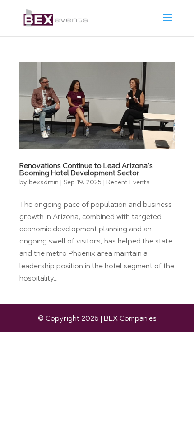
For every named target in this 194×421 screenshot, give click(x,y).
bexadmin (44, 183)
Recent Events (127, 183)
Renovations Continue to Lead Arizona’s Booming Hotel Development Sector (86, 170)
